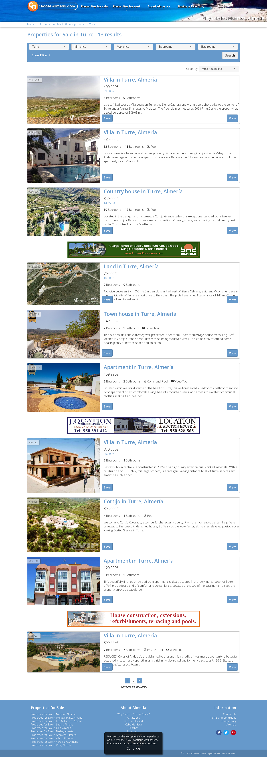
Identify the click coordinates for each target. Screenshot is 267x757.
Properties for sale (94, 6)
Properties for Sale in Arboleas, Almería (53, 735)
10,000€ (109, 278)
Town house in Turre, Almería (140, 313)
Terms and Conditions (223, 717)
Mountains (133, 731)
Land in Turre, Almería (131, 266)
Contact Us (229, 714)
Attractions (133, 717)
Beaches (133, 728)
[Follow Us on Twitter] (226, 732)
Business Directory (191, 6)
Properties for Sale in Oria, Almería (51, 728)
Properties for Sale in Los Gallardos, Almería (56, 721)
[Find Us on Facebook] (219, 732)
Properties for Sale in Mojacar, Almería (53, 714)
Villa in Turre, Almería (130, 79)
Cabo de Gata (133, 724)
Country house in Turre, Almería (143, 191)
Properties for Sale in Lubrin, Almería (52, 724)
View (232, 118)
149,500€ (110, 203)
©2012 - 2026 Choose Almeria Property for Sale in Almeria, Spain (208, 753)
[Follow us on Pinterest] (233, 732)
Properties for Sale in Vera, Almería (51, 745)
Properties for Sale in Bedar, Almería (52, 731)
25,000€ (109, 454)
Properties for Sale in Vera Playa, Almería (54, 741)
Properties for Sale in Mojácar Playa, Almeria (56, 717)
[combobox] (49, 47)
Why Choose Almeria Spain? (133, 714)
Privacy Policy (228, 721)
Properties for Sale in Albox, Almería (52, 738)
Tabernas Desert (133, 721)
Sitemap (231, 724)
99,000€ (109, 91)
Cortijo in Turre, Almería (133, 501)
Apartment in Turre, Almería (139, 367)
